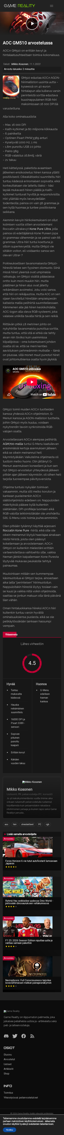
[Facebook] (23, 1036)
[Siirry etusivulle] (19, 6)
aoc (6, 824)
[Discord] (6, 1036)
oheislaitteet (27, 824)
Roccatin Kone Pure (16, 530)
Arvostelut (9, 1059)
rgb (47, 824)
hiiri (14, 824)
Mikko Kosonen (19, 64)
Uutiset (7, 1064)
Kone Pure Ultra (40, 229)
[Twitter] (14, 1036)
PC (39, 824)
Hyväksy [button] (9, 1130)
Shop (6, 1073)
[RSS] (32, 1036)
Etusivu (8, 1054)
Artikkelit (8, 1068)
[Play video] (32, 23)
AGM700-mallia (13, 444)
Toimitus (8, 1092)
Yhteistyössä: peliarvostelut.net (21, 1097)
